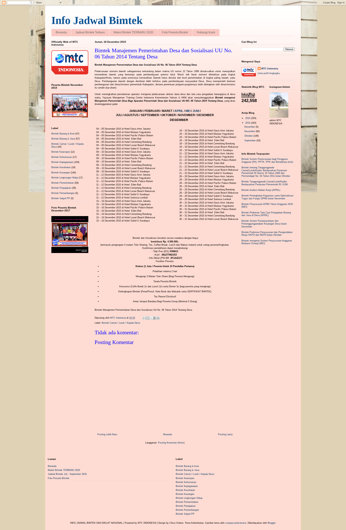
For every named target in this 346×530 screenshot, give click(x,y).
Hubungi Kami (206, 32)
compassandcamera (235, 523)
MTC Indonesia (269, 68)
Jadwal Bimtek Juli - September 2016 (67, 474)
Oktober (248, 135)
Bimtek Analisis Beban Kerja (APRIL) (260, 190)
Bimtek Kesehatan (61, 167)
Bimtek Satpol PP (60, 198)
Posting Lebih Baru (107, 434)
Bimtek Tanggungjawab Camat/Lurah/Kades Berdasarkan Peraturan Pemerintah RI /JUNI (264, 183)
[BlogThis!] (148, 318)
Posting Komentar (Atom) (171, 442)
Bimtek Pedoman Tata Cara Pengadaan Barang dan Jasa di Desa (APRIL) (266, 214)
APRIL (179, 110)
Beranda (61, 32)
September (250, 140)
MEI (188, 110)
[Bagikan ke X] (151, 318)
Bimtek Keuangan (60, 172)
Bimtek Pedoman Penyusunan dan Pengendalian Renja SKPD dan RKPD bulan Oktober (266, 233)
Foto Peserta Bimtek (175, 32)
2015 (248, 122)
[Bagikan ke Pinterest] (158, 318)
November (250, 131)
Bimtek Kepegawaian (62, 162)
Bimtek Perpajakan (61, 188)
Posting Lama (225, 434)
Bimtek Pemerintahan (62, 182)
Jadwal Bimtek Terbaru (90, 32)
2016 (248, 118)
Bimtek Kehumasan (61, 157)
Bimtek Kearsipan (60, 151)
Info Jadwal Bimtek (97, 20)
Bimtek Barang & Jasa (63, 138)
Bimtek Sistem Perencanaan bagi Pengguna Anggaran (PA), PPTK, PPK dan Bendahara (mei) (267, 160)
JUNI (196, 110)
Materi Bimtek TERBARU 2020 (133, 32)
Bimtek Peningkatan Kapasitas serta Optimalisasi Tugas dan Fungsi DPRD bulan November (267, 197)
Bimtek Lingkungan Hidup (64, 177)
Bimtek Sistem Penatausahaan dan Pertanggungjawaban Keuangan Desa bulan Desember (264, 223)
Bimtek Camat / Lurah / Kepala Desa (121, 322)
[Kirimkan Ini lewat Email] (144, 318)
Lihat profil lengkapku (269, 73)
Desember (250, 126)
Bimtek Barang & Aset (63, 133)
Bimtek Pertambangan (63, 193)
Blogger (271, 523)
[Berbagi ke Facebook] (154, 318)
